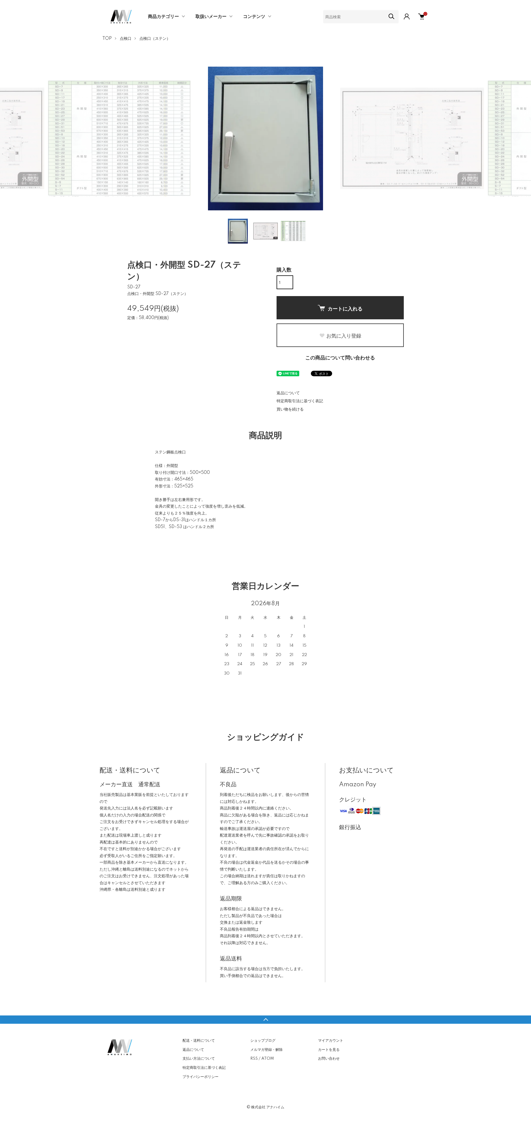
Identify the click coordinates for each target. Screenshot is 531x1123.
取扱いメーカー (211, 16)
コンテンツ (254, 16)
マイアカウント (330, 1041)
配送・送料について (199, 1041)
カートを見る (329, 1050)
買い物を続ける (290, 409)
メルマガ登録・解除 (266, 1050)
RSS (254, 1059)
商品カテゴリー (163, 16)
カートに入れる (345, 308)
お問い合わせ (329, 1059)
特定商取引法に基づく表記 (300, 401)
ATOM (267, 1059)
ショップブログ (262, 1041)
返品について (288, 393)
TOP (107, 38)
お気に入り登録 (343, 335)
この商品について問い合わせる (340, 358)
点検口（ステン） (154, 38)
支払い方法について (199, 1059)
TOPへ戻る (265, 1019)
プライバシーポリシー (200, 1077)
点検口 (125, 38)
